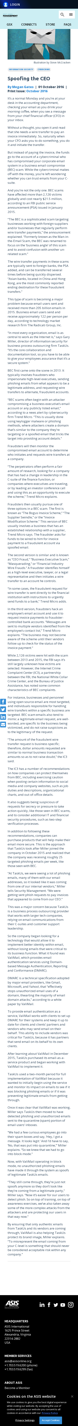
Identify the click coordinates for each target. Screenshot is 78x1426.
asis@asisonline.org (18, 1361)
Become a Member (17, 1388)
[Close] (72, 1396)
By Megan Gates (21, 87)
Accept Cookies (51, 1420)
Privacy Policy (50, 1413)
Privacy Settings (24, 1420)
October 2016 (37, 91)
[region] (39, 1408)
